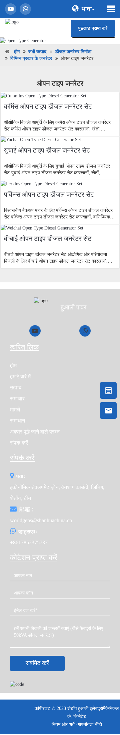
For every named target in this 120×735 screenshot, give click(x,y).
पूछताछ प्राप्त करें (92, 28)
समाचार (17, 398)
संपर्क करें (19, 443)
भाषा (86, 9)
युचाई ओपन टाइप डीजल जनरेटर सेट (47, 150)
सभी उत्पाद (37, 51)
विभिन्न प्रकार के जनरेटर (31, 58)
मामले (15, 409)
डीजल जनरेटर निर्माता (73, 51)
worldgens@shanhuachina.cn (41, 520)
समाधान (17, 421)
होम (17, 51)
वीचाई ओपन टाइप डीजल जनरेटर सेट (47, 238)
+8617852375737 (29, 542)
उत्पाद (15, 387)
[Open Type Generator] (60, 40)
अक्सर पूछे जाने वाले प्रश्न (35, 432)
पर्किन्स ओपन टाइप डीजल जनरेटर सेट (49, 194)
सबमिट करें (37, 663)
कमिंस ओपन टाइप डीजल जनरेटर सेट (48, 106)
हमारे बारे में (20, 376)
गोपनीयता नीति (90, 724)
